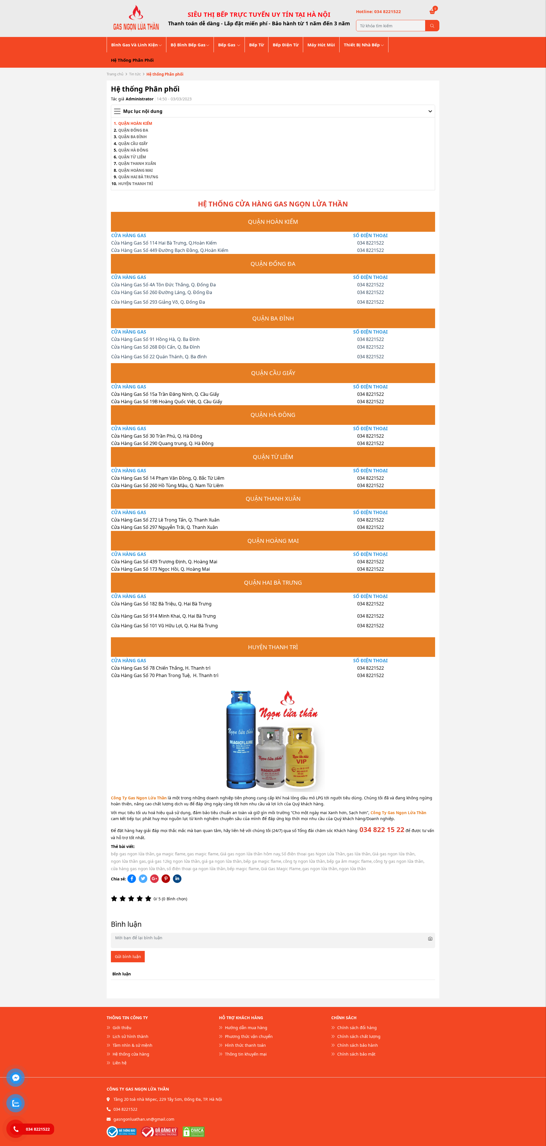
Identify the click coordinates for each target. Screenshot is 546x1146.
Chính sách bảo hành (357, 1045)
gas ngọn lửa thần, (320, 868)
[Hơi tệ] (123, 898)
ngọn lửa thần (352, 868)
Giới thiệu (121, 1027)
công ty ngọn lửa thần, (304, 861)
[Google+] (154, 878)
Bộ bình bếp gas (188, 44)
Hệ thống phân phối (132, 60)
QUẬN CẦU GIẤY (133, 143)
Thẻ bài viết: (123, 846)
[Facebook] (131, 878)
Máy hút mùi (321, 44)
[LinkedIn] (177, 878)
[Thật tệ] (115, 898)
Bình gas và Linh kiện (134, 44)
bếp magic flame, (243, 868)
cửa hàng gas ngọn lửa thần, (138, 868)
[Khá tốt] (140, 898)
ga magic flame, (171, 854)
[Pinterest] (166, 878)
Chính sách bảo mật (355, 1054)
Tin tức (135, 73)
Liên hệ (119, 1063)
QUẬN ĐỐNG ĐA (133, 130)
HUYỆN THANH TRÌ (135, 183)
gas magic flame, (203, 854)
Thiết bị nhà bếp (362, 44)
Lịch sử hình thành (129, 1036)
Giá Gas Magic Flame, (281, 868)
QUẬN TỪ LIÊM (132, 157)
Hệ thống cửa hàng (130, 1054)
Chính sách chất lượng (358, 1036)
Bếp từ (256, 44)
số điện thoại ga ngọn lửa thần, (197, 868)
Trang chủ (115, 73)
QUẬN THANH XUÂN (137, 163)
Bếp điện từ (286, 44)
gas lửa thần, (359, 854)
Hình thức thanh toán (245, 1045)
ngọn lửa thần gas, (129, 861)
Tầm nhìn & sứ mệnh (131, 1045)
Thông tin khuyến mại (245, 1054)
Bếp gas (227, 44)
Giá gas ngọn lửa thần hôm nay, (250, 854)
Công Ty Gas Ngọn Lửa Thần (139, 797)
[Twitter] (143, 878)
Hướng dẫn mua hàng (245, 1027)
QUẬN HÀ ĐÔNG (133, 150)
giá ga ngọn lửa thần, (222, 861)
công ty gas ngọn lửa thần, (399, 861)
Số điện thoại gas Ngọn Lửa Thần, (314, 854)
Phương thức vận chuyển (248, 1036)
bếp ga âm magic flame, (350, 861)
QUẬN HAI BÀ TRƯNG (138, 176)
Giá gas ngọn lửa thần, (394, 854)
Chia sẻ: (118, 879)
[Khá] (132, 898)
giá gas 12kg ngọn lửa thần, (174, 861)
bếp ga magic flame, (262, 861)
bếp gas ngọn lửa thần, (133, 854)
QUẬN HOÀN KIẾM (135, 123)
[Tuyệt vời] (149, 898)
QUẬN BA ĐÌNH (132, 136)
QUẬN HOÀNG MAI (135, 170)
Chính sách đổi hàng (356, 1027)
